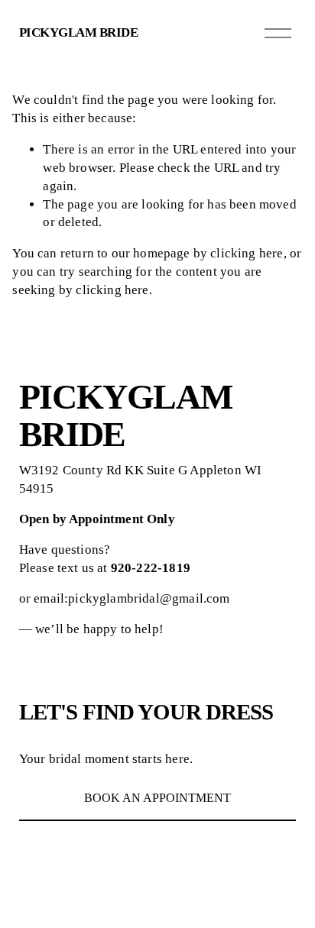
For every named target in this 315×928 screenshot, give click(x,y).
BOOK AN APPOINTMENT (157, 797)
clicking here (246, 253)
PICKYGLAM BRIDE (78, 32)
